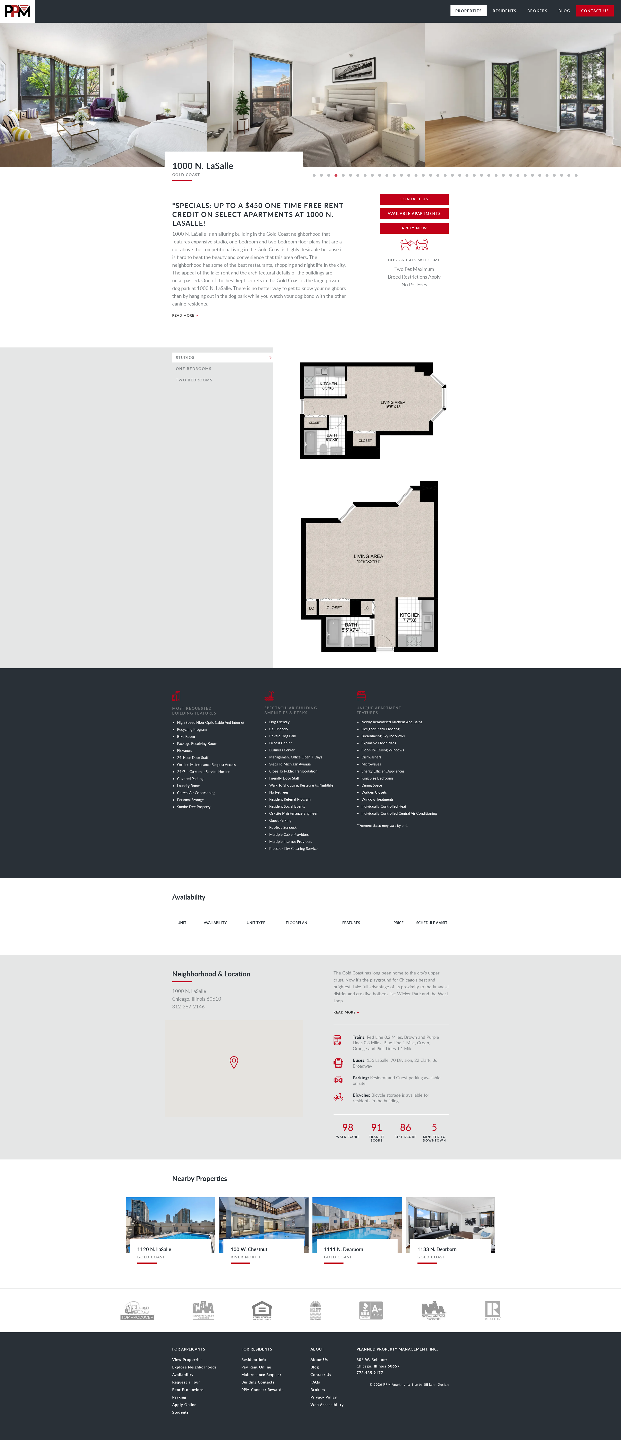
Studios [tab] (185, 357)
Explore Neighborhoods (194, 1367)
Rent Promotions (188, 1390)
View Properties (187, 1360)
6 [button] (350, 175)
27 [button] (503, 175)
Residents (504, 10)
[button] (234, 1062)
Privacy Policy (323, 1397)
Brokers (537, 10)
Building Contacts (258, 1382)
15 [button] (416, 175)
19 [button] (445, 175)
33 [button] (547, 175)
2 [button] (321, 175)
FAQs (315, 1382)
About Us (319, 1360)
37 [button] (576, 175)
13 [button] (401, 175)
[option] (310, 94)
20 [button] (452, 175)
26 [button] (496, 175)
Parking (179, 1397)
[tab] (259, 315)
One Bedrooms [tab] (194, 368)
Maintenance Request (261, 1375)
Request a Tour (186, 1382)
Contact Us (414, 198)
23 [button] (474, 175)
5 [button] (343, 175)
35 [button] (561, 175)
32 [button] (539, 175)
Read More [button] (183, 315)
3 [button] (328, 175)
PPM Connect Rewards (262, 1390)
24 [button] (481, 175)
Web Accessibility (327, 1405)
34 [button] (554, 175)
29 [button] (517, 175)
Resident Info (253, 1360)
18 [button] (437, 175)
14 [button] (408, 175)
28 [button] (510, 175)
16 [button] (423, 175)
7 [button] (357, 175)
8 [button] (365, 175)
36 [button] (568, 175)
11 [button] (386, 175)
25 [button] (488, 175)
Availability (183, 1375)
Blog (564, 10)
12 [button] (394, 175)
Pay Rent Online (256, 1367)
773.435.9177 (370, 1372)
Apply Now (414, 228)
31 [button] (532, 175)
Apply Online (184, 1405)
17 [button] (430, 175)
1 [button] (314, 175)
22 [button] (467, 175)
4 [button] (336, 175)
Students (180, 1412)
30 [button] (525, 175)
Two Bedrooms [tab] (194, 380)
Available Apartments (414, 213)
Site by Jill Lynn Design (430, 1384)
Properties (468, 10)
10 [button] (379, 175)
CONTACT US (595, 10)
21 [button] (459, 175)
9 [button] (372, 175)
